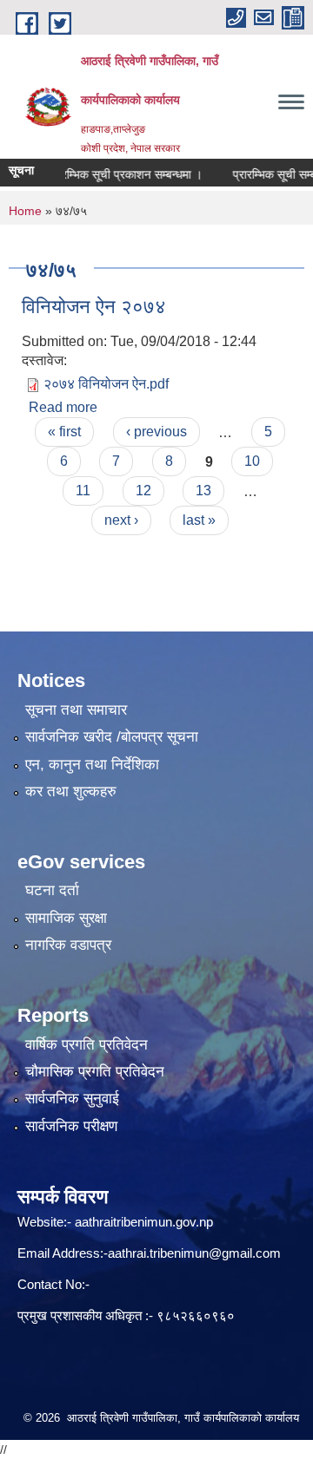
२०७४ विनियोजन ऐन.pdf (106, 383)
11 (83, 490)
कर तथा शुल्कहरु (71, 791)
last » (199, 520)
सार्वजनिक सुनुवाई (72, 1098)
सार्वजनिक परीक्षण (71, 1126)
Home (25, 211)
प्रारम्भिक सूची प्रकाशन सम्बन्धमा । (116, 174)
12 (143, 490)
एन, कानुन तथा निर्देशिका (92, 764)
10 (252, 461)
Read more (63, 407)
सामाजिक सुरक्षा (66, 918)
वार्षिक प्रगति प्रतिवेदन (86, 1045)
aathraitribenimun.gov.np (142, 1221)
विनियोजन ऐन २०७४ (94, 306)
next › (121, 520)
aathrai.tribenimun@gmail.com (194, 1253)
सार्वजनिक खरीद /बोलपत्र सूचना (111, 737)
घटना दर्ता (52, 890)
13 (203, 490)
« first (64, 431)
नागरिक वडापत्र (68, 945)
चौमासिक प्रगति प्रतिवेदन (94, 1071)
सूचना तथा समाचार (76, 710)
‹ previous (156, 431)
